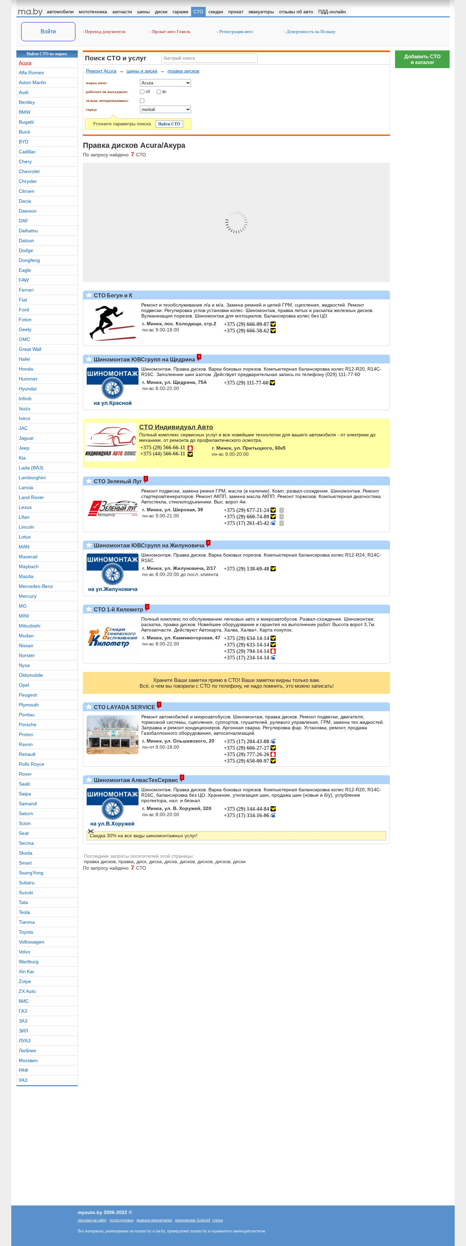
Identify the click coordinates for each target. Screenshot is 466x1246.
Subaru (26, 882)
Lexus (25, 507)
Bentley (27, 102)
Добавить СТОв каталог (422, 59)
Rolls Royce (31, 764)
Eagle (25, 270)
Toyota (26, 932)
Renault (27, 754)
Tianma (27, 922)
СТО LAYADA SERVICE (123, 707)
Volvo (24, 951)
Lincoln (26, 527)
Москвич (28, 1060)
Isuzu (24, 408)
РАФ (23, 1070)
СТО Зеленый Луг (117, 481)
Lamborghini (32, 477)
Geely (25, 329)
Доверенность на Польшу (311, 31)
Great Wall (30, 349)
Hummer (28, 378)
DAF (23, 220)
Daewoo (28, 211)
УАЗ (23, 1080)
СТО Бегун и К (112, 295)
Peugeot (28, 695)
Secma (26, 843)
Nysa (24, 665)
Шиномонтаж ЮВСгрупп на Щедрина (143, 359)
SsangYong (31, 872)
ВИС (24, 1001)
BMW (24, 112)
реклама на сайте (92, 1220)
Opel (24, 685)
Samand (28, 803)
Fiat (23, 299)
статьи (217, 1220)
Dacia (25, 201)
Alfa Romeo (31, 72)
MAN (24, 546)
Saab (24, 783)
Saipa (25, 793)
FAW (24, 280)
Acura (25, 62)
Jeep (24, 448)
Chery (25, 161)
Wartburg (29, 961)
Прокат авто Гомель (170, 31)
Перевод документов (104, 31)
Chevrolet (29, 171)
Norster (27, 655)
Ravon (26, 744)
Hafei (24, 359)
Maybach (29, 566)
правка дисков (183, 71)
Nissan (26, 645)
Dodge (26, 250)
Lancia (26, 487)
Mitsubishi (29, 625)
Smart (25, 863)
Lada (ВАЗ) (31, 467)
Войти (48, 31)
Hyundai (28, 388)
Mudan (26, 635)
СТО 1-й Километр (117, 609)
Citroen (26, 191)
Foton (25, 319)
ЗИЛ (23, 1030)
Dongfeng (29, 260)
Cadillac (27, 151)
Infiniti (25, 398)
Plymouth (29, 704)
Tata (23, 902)
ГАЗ (23, 1011)
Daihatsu (28, 230)
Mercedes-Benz (36, 586)
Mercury (28, 596)
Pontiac (27, 714)
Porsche (28, 724)
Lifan (24, 517)
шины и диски (142, 71)
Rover (25, 774)
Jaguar (26, 438)
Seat (24, 833)
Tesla (24, 912)
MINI (24, 616)
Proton (26, 734)
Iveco (24, 418)
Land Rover (31, 497)
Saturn (26, 813)
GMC (24, 339)
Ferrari (26, 290)
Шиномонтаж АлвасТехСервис (135, 780)
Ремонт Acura (101, 71)
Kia (22, 458)
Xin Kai (26, 971)
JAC (23, 428)
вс (164, 91)
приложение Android (192, 1220)
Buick (24, 132)
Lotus (25, 537)
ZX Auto (27, 991)
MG (23, 606)
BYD (23, 141)
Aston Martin (32, 82)
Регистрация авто (235, 31)
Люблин (27, 1050)
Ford (24, 309)
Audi (23, 92)
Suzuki (26, 892)
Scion (25, 823)
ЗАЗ (23, 1021)
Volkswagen (31, 942)
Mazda (26, 576)
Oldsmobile (31, 675)
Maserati (28, 556)
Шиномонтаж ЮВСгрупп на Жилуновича (148, 545)
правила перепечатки (154, 1220)
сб (148, 91)
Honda (26, 369)
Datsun (26, 240)
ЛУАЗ (24, 1040)
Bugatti (26, 122)
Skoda (25, 853)
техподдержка (121, 1220)
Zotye (25, 981)
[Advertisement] (422, 955)
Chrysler (28, 181)
